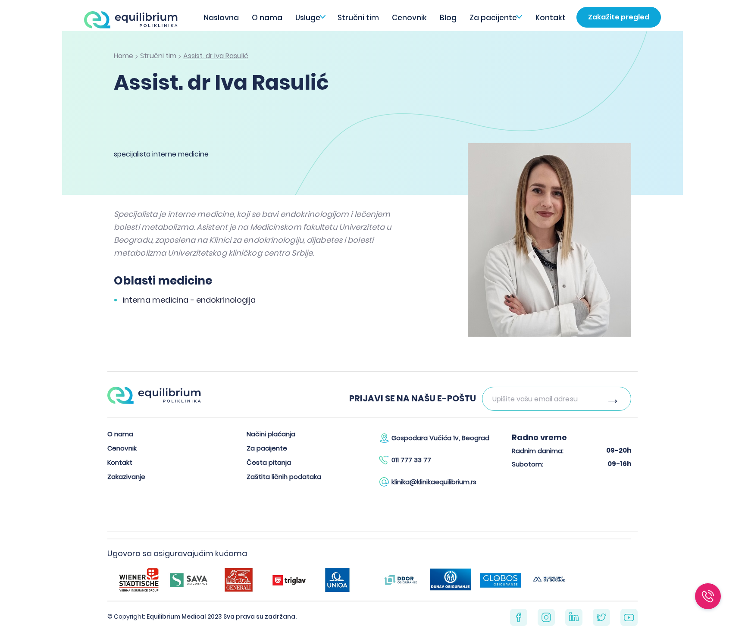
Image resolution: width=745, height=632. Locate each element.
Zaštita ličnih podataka (284, 476)
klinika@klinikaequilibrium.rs (433, 481)
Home (123, 56)
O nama (267, 18)
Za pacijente (493, 18)
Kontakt (550, 18)
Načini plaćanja (271, 433)
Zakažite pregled (618, 17)
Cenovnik (409, 18)
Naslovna (221, 18)
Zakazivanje (126, 476)
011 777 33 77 (411, 459)
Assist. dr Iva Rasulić (215, 56)
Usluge (307, 18)
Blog (448, 18)
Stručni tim (358, 18)
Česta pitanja (269, 462)
